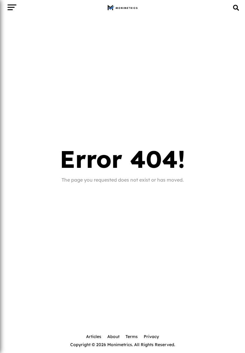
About (113, 336)
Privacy (151, 336)
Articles (93, 336)
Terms (131, 336)
